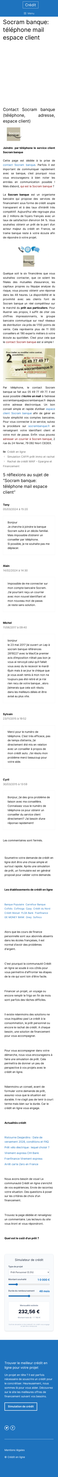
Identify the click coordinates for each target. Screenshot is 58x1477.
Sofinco (37, 917)
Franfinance (41, 912)
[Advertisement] (29, 75)
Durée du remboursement (21, 1290)
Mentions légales (14, 1450)
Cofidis (8, 908)
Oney (29, 917)
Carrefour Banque (36, 904)
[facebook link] (12, 1428)
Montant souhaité (17, 1279)
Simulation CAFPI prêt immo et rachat (31, 456)
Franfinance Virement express (23, 1158)
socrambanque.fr (39, 426)
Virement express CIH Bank (21, 1153)
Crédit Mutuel (12, 912)
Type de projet (15, 1266)
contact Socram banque (19, 164)
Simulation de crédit (21, 1406)
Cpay (29, 908)
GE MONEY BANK (14, 917)
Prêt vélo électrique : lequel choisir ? (26, 1147)
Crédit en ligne (16, 451)
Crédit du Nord (41, 908)
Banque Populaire (14, 904)
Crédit (30, 5)
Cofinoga (19, 908)
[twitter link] (6, 1428)
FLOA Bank (27, 912)
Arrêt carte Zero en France (21, 1164)
